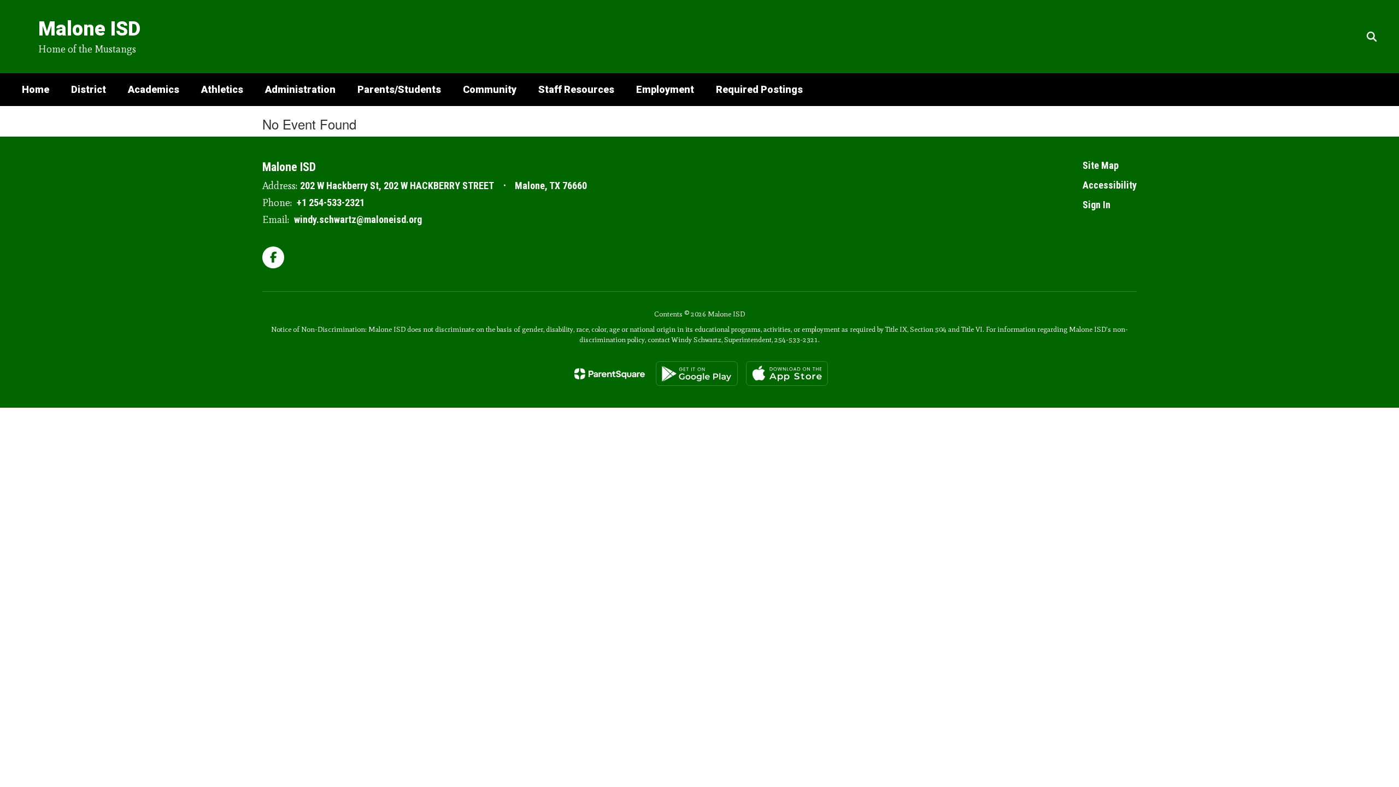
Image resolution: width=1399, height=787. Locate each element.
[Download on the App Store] (787, 373)
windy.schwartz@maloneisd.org (358, 219)
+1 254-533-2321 (331, 202)
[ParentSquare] (610, 374)
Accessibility (1110, 185)
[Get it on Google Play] (697, 373)
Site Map (1101, 165)
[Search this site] (1371, 36)
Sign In (1096, 204)
